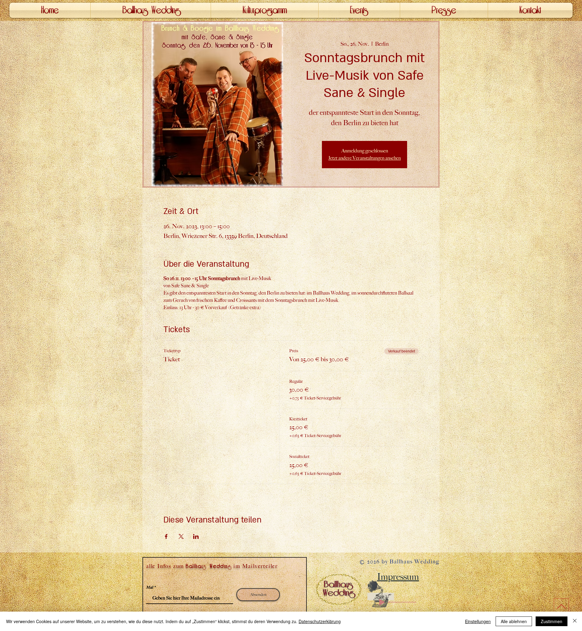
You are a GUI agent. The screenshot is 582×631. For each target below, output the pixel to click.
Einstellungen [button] (478, 621)
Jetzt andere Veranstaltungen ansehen (364, 158)
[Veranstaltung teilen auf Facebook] (166, 536)
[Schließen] (574, 621)
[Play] (382, 602)
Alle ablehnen (514, 621)
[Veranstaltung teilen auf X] (181, 536)
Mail (149, 587)
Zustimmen (551, 621)
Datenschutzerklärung (320, 621)
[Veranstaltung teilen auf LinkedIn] (196, 536)
